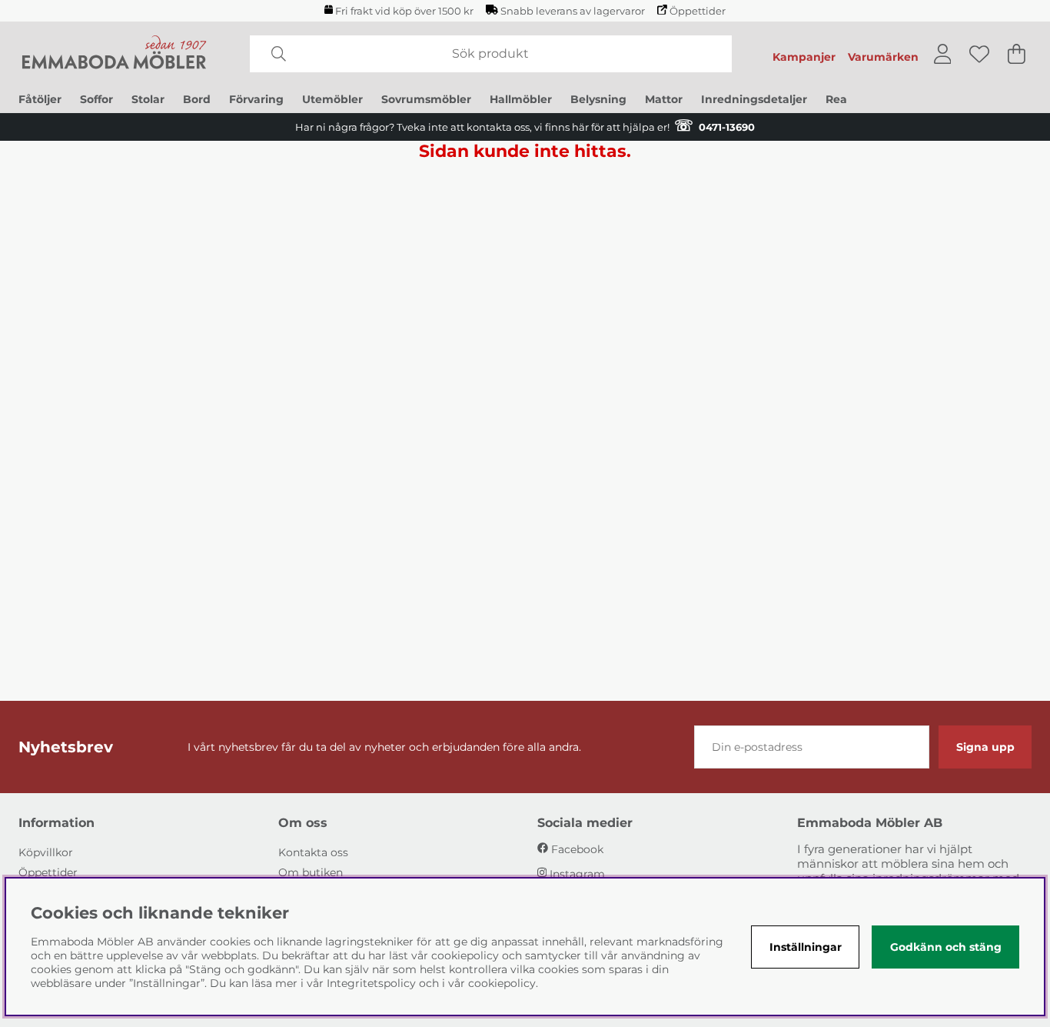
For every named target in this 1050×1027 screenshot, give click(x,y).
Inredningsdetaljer (754, 99)
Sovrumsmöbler (426, 99)
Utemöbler (332, 99)
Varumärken (883, 57)
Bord (197, 99)
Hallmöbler (521, 99)
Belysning (598, 99)
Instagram (577, 874)
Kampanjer (804, 57)
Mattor (664, 99)
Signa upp (985, 747)
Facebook (577, 849)
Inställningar (805, 947)
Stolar (147, 99)
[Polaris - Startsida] (114, 54)
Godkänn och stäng (946, 947)
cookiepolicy (502, 983)
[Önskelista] (979, 54)
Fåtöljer (39, 99)
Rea (836, 99)
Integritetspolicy (371, 983)
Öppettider (698, 11)
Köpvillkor (45, 852)
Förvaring (256, 99)
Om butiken (310, 872)
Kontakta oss (313, 852)
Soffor (96, 99)
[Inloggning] (943, 54)
